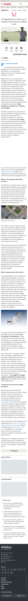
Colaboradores (5, 584)
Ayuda (4, 562)
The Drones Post (6, 172)
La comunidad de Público (9, 560)
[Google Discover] (5, 569)
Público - (6, 58)
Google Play (7, 595)
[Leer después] (11, 48)
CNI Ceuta (9, 1)
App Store (21, 595)
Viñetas (24, 10)
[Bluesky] (15, 569)
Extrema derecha (22, 1)
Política (2, 7)
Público (6, 547)
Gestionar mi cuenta (7, 553)
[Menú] (1, 3)
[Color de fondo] (21, 48)
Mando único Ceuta (14, 1)
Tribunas (19, 10)
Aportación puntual (7, 556)
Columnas (13, 10)
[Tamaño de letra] (16, 48)
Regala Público (6, 558)
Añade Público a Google (20, 54)
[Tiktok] (24, 569)
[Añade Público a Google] (2, 569)
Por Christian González (11, 63)
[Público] (11, 4)
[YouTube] (21, 569)
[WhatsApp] (8, 572)
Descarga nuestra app (6, 592)
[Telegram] (2, 572)
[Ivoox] (11, 572)
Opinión (7, 7)
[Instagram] (18, 569)
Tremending (13, 7)
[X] (11, 569)
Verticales (3, 580)
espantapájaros (5, 402)
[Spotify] (5, 572)
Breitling (21, 82)
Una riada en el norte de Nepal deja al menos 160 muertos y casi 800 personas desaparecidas (14, 528)
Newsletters (5, 554)
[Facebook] (8, 569)
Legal (2, 586)
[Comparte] (6, 48)
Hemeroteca (4, 10)
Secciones (3, 578)
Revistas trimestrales (6, 582)
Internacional (20, 7)
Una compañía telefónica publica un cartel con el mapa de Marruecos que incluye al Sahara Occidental (14, 521)
